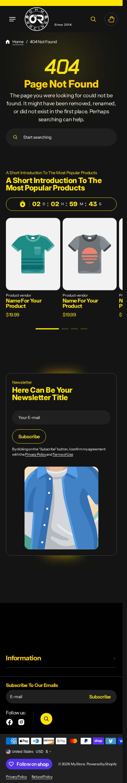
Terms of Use (63, 454)
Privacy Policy (35, 454)
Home (18, 41)
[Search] (15, 137)
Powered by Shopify (102, 764)
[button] (12, 19)
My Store (77, 764)
